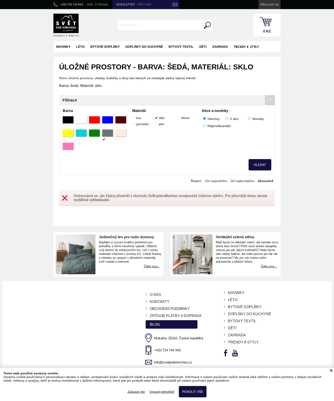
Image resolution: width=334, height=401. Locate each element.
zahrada (220, 46)
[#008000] (94, 135)
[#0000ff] (107, 121)
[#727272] (107, 135)
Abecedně (265, 181)
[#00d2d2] (81, 135)
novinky (63, 46)
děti (203, 46)
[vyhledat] (206, 25)
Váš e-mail (144, 4)
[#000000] (68, 121)
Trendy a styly (246, 47)
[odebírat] (174, 4)
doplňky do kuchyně (144, 46)
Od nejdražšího (216, 181)
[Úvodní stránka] (66, 25)
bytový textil (181, 46)
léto (80, 46)
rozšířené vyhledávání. (92, 200)
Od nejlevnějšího (242, 181)
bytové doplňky (105, 46)
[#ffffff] (81, 121)
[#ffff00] (68, 135)
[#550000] (120, 121)
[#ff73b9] (68, 148)
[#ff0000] (94, 121)
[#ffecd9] (120, 135)
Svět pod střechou (162, 196)
